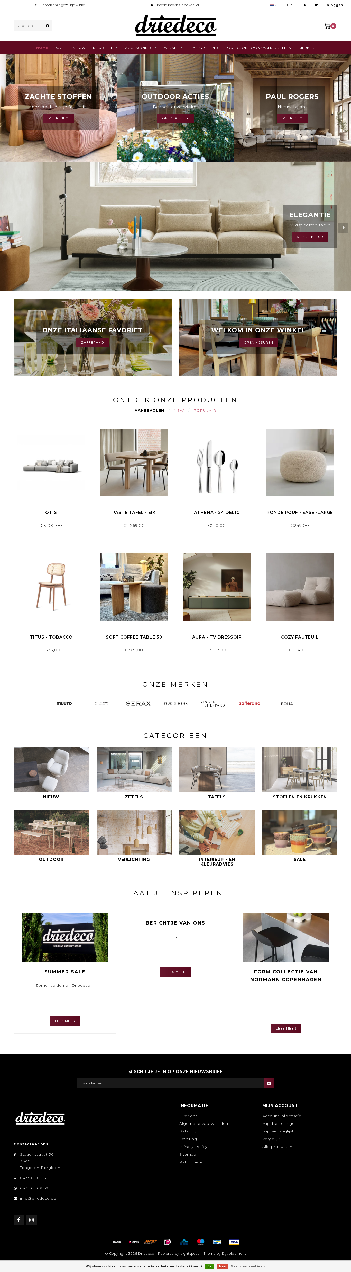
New (179, 410)
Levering (188, 1139)
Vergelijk (271, 1139)
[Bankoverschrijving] (117, 1242)
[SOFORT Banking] (150, 1242)
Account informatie (281, 1115)
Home (42, 48)
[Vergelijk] (305, 5)
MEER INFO (58, 118)
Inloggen (334, 5)
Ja (210, 1266)
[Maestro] (200, 1242)
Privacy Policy (193, 1146)
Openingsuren (258, 342)
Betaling (187, 1131)
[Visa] (234, 1242)
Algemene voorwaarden (203, 1123)
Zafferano (92, 342)
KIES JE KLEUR (310, 237)
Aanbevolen (149, 410)
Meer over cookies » (248, 1266)
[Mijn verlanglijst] (316, 5)
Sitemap (187, 1154)
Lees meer (65, 1021)
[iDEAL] (167, 1242)
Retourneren (192, 1162)
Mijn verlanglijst (278, 1131)
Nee (222, 1266)
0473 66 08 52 (34, 1177)
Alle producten (277, 1146)
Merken (307, 48)
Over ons (188, 1115)
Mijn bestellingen (279, 1123)
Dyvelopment (234, 1254)
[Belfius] (133, 1242)
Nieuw (79, 48)
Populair (204, 410)
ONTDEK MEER (175, 118)
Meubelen (103, 48)
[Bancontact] (217, 1242)
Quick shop (53, 511)
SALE (60, 48)
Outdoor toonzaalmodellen (259, 48)
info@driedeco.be (38, 1198)
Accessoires (139, 48)
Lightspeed (190, 1254)
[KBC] (184, 1242)
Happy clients (205, 48)
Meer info (292, 118)
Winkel (171, 48)
